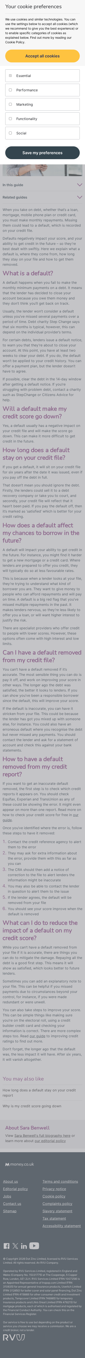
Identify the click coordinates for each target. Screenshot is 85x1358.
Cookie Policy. (15, 42)
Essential (23, 75)
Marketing (24, 104)
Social (20, 133)
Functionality (26, 119)
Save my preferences (42, 152)
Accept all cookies (42, 56)
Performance (26, 90)
